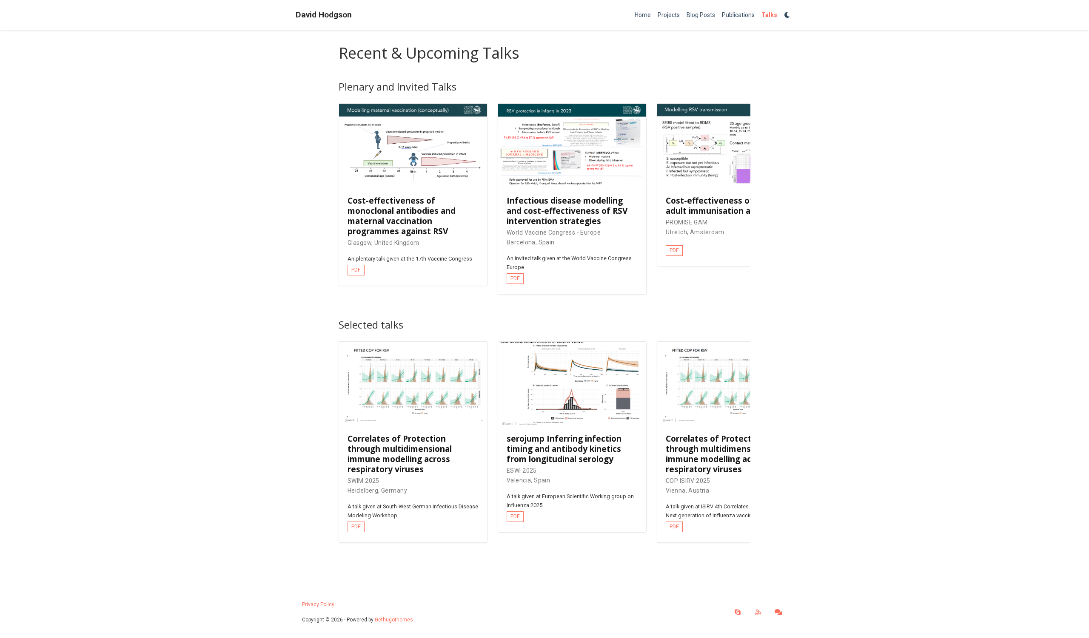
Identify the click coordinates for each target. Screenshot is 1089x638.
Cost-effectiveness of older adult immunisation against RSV (729, 205)
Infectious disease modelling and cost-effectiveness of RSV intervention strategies (567, 211)
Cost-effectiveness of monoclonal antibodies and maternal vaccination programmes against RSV (402, 216)
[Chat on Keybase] (758, 612)
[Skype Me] (737, 612)
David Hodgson (324, 15)
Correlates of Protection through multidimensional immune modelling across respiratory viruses (400, 454)
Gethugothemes (394, 620)
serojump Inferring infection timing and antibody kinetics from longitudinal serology (564, 449)
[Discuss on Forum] (778, 612)
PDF (356, 270)
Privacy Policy (318, 604)
